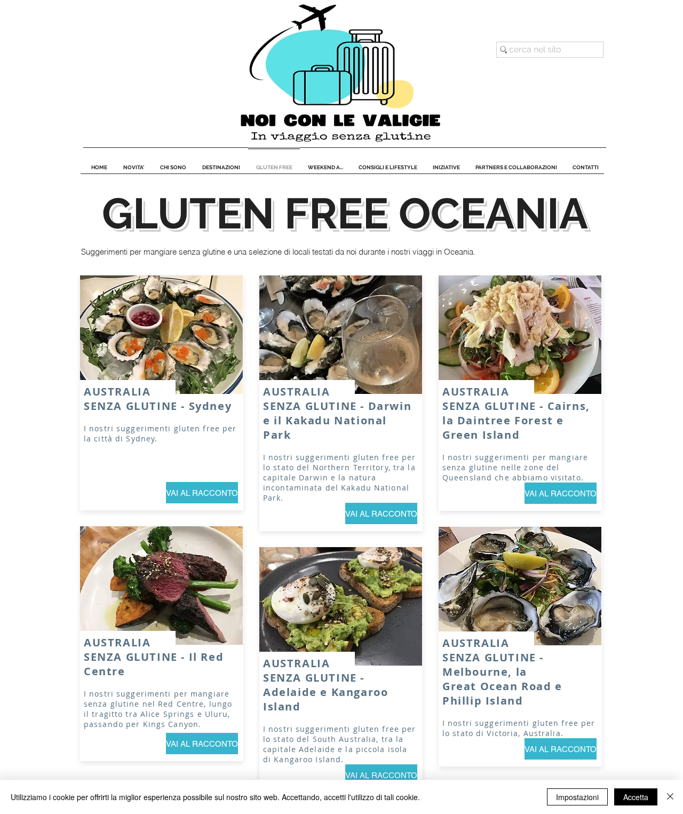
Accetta (635, 797)
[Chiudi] (670, 796)
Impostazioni (577, 797)
